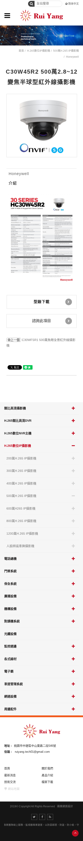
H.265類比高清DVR (17, 420)
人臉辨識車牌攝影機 (20, 546)
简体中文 (73, 3)
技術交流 (10, 782)
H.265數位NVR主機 (17, 433)
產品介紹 (47, 775)
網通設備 (10, 696)
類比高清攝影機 (15, 408)
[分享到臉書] (42, 817)
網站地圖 (13, 788)
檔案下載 (47, 782)
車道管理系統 (13, 684)
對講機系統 (12, 621)
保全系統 (10, 583)
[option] (42, 125)
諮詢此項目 (41, 321)
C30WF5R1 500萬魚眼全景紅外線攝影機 (40, 342)
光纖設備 (10, 634)
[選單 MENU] (7, 15)
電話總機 (10, 558)
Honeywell (72, 56)
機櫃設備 (10, 609)
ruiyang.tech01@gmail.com (32, 751)
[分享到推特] (34, 817)
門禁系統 (10, 571)
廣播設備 (10, 596)
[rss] (50, 817)
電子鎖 (9, 671)
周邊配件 (10, 709)
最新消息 (10, 775)
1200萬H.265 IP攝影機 (22, 533)
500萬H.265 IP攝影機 (21, 496)
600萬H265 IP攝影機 (20, 508)
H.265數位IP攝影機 (17, 445)
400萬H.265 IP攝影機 (21, 483)
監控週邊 (10, 646)
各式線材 (10, 659)
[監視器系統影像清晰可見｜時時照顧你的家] (41, 35)
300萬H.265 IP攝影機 (21, 471)
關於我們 (47, 768)
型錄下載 (42, 302)
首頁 (21, 50)
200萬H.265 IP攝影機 (21, 458)
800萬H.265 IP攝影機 (21, 521)
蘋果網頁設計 (65, 806)
